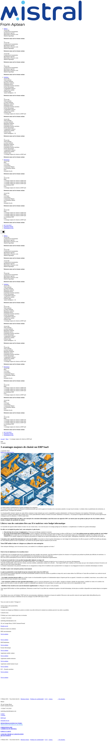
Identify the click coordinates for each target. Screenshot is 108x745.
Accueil (3, 439)
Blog (7, 439)
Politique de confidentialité (37, 699)
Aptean (51, 699)
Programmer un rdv (9, 228)
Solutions (6, 77)
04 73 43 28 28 (7, 225)
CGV (46, 699)
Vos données (62, 699)
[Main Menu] (3, 232)
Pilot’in (55, 699)
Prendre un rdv (4, 626)
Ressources (6, 159)
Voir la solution (4, 634)
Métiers (6, 28)
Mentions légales (25, 699)
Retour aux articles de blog (7, 452)
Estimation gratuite (8, 226)
